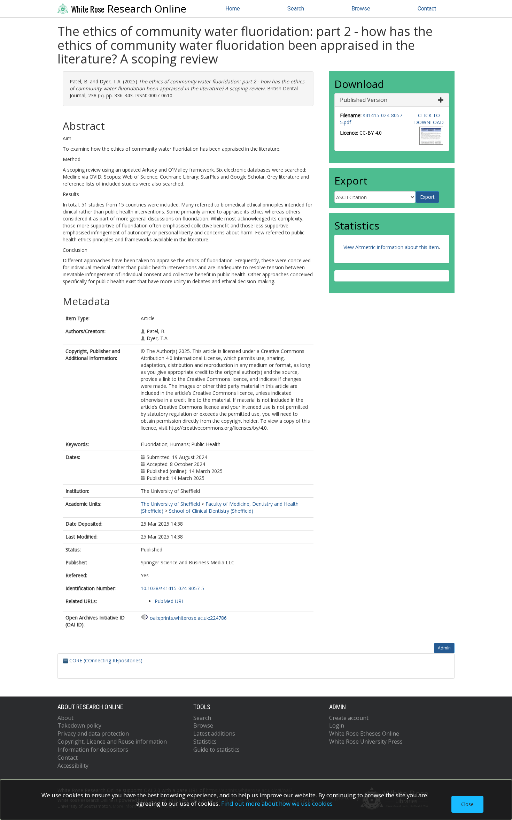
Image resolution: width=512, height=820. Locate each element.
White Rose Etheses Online (364, 733)
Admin (444, 648)
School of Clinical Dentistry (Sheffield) (211, 510)
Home (232, 8)
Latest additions (214, 733)
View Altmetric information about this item (391, 247)
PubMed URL (169, 601)
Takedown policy (79, 725)
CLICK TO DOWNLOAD (429, 119)
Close (467, 804)
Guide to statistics (216, 749)
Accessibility (72, 765)
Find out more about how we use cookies (277, 803)
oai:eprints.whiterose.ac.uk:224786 (188, 618)
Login (336, 725)
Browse (360, 8)
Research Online (128, 9)
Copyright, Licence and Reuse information (112, 741)
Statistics (205, 741)
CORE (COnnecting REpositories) (105, 660)
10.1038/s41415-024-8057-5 (172, 588)
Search (295, 8)
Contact (427, 8)
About (65, 718)
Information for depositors (92, 749)
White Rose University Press (366, 741)
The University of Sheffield (170, 504)
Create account (349, 718)
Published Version (363, 100)
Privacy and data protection (93, 733)
